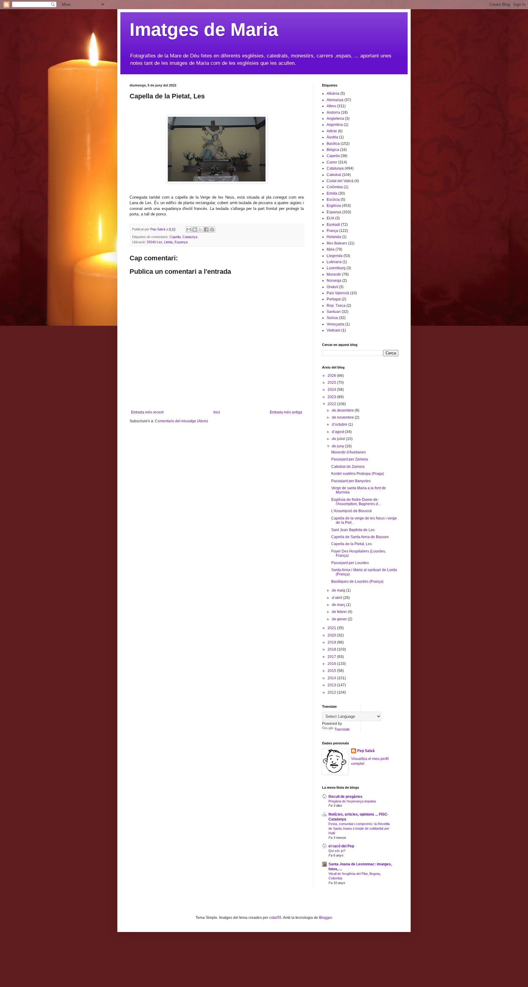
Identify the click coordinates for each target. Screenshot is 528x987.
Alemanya (335, 100)
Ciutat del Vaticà (340, 181)
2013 (332, 685)
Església (334, 206)
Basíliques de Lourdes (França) (357, 581)
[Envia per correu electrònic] (189, 229)
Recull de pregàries (345, 796)
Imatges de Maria (204, 29)
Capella (175, 237)
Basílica (333, 143)
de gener (340, 619)
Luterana (334, 262)
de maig (339, 590)
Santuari (334, 312)
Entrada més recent (147, 412)
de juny (338, 446)
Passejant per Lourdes (350, 563)
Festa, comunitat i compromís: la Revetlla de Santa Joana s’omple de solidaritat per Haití (359, 828)
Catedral (334, 175)
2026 (332, 375)
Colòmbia (335, 187)
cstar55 (275, 917)
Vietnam (333, 330)
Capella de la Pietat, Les (351, 544)
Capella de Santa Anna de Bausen (360, 537)
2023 (332, 397)
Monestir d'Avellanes (348, 452)
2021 (332, 628)
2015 (332, 671)
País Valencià (338, 293)
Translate (342, 729)
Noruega (334, 280)
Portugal (334, 299)
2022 (332, 404)
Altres (331, 106)
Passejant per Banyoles (351, 481)
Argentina (335, 125)
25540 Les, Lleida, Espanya (167, 242)
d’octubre (340, 424)
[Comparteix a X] (200, 229)
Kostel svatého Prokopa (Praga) (357, 473)
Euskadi (333, 224)
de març (339, 605)
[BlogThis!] (195, 229)
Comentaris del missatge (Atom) (181, 421)
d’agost (338, 432)
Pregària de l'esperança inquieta (352, 801)
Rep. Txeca (336, 305)
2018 (332, 649)
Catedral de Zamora (348, 466)
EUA (330, 218)
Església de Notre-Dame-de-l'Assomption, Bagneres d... (356, 501)
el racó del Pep (341, 846)
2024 (332, 389)
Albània (333, 93)
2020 (332, 635)
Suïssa (332, 318)
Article (332, 131)
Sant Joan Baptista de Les (353, 530)
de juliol (339, 439)
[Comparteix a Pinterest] (212, 229)
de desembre (343, 410)
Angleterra (335, 118)
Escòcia (333, 199)
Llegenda (335, 256)
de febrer (340, 612)
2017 (332, 657)
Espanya (334, 212)
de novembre (343, 417)
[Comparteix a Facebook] (206, 229)
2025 (332, 382)
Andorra (333, 112)
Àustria (332, 137)
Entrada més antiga (286, 412)
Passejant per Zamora (349, 459)
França (332, 231)
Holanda (334, 237)
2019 (332, 642)
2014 (332, 678)
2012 (332, 692)
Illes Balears (337, 243)
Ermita (332, 193)
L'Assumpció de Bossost (351, 511)
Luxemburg (336, 268)
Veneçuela (335, 324)
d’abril (337, 598)
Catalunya (189, 237)
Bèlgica (333, 150)
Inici (216, 412)
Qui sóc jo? (336, 851)
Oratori (332, 287)
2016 (332, 664)
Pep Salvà (366, 751)
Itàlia (331, 249)
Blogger (325, 917)
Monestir (334, 274)
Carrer (332, 162)
